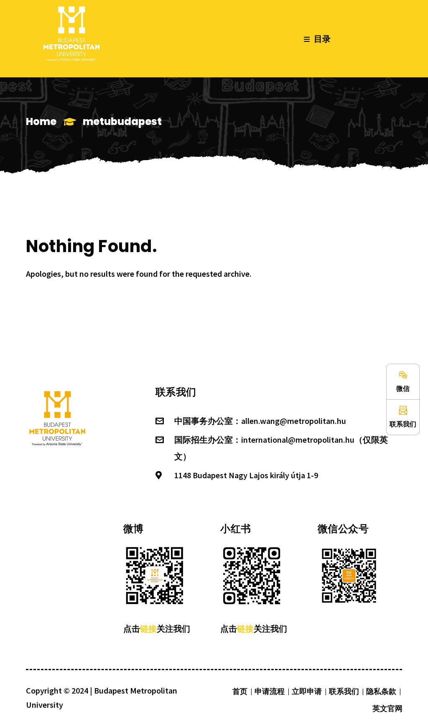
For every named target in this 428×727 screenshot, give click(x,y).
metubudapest (122, 121)
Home (41, 121)
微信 (403, 388)
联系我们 (403, 424)
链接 (148, 628)
